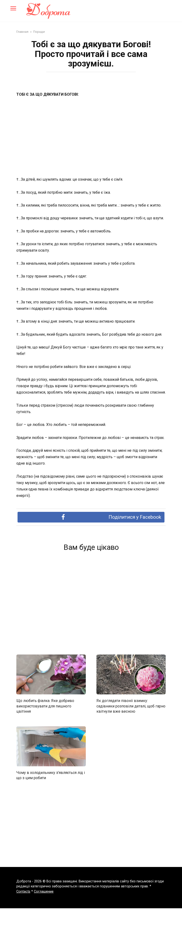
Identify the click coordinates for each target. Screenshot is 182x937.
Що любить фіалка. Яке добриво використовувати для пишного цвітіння (45, 706)
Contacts (23, 892)
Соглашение (44, 892)
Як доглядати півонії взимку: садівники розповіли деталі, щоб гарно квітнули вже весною (130, 706)
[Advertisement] (91, 137)
